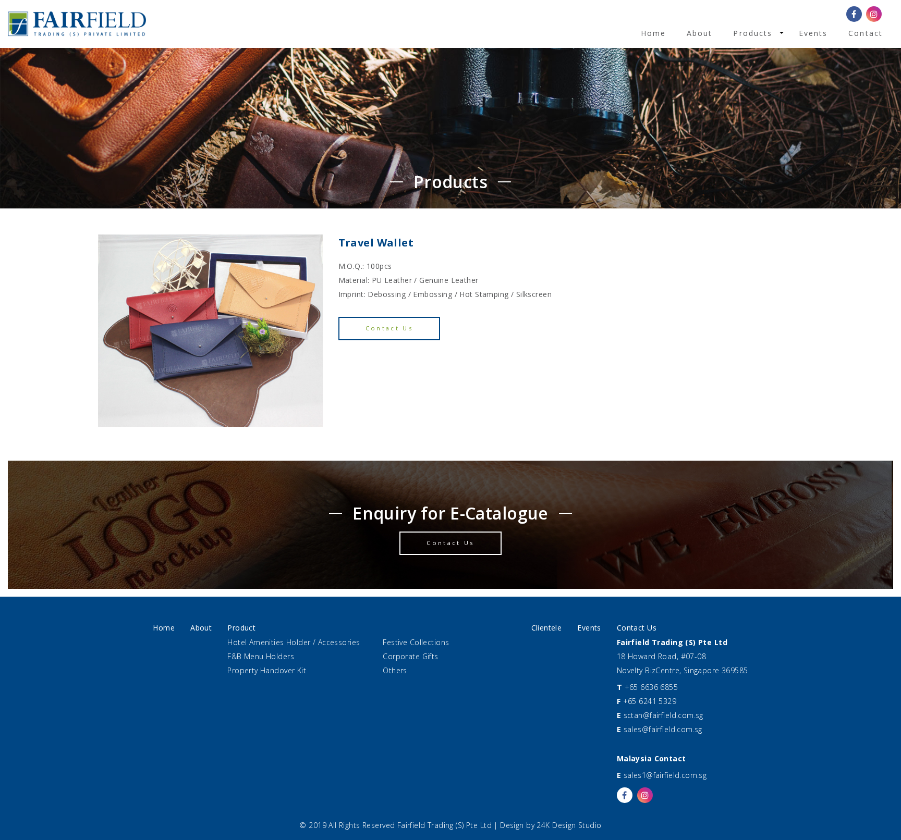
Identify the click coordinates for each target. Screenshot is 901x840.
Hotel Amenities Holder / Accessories (293, 642)
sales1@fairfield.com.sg (665, 775)
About (700, 33)
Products (752, 33)
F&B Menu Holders (260, 656)
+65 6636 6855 (651, 687)
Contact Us (389, 328)
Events (813, 33)
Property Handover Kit (266, 670)
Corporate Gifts (410, 656)
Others (395, 670)
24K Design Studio (569, 825)
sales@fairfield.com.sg (663, 729)
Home (653, 33)
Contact (865, 33)
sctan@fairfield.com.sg (663, 715)
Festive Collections (416, 642)
